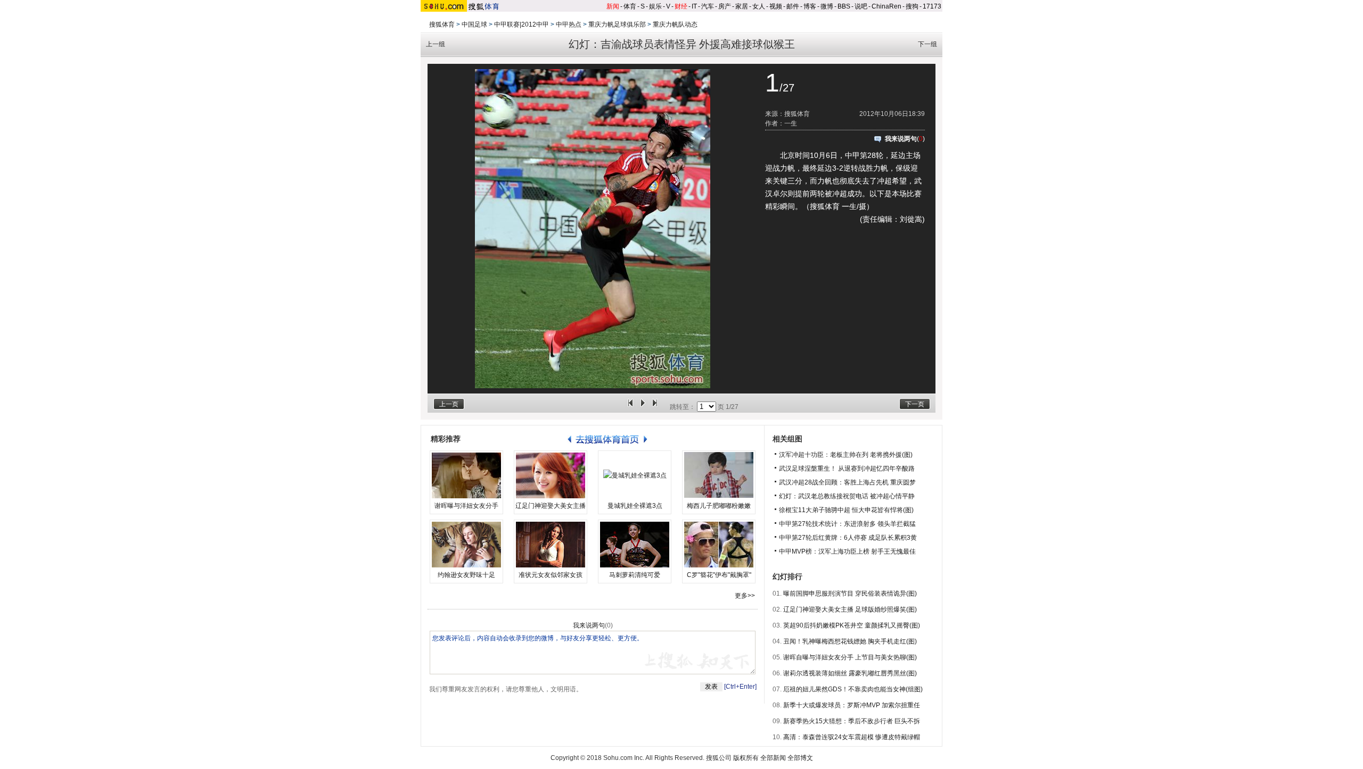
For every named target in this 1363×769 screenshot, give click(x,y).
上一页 (448, 404)
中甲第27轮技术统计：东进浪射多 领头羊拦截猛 (847, 524)
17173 (932, 6)
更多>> (745, 595)
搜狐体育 (442, 24)
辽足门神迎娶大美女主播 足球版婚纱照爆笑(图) (850, 609)
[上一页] (630, 407)
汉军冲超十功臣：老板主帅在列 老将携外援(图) (846, 454)
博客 (809, 6)
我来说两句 (901, 139)
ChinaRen (886, 6)
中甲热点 (568, 24)
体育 (629, 6)
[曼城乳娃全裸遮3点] (634, 475)
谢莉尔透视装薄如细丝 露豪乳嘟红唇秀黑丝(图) (850, 673)
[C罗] (719, 544)
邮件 (792, 6)
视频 (775, 6)
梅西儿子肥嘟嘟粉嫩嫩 (719, 505)
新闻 (612, 6)
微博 (826, 6)
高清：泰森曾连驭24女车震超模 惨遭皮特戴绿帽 (851, 737)
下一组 (927, 44)
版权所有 (746, 758)
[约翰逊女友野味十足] (466, 544)
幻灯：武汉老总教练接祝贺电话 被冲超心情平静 (847, 496)
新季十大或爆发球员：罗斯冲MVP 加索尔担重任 (851, 705)
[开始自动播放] (642, 407)
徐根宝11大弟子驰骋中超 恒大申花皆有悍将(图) (846, 510)
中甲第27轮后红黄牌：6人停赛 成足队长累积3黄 (848, 537)
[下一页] (655, 407)
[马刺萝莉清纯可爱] (634, 544)
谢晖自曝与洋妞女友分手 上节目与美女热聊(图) (850, 657)
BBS (843, 6)
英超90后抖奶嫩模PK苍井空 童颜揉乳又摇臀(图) (851, 625)
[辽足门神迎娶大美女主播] (550, 475)
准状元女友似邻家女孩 (550, 575)
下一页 (914, 404)
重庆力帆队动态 (675, 24)
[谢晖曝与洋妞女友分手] (466, 475)
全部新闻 (773, 758)
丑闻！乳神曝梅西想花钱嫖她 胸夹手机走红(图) (850, 641)
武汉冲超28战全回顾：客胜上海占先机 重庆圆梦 (847, 482)
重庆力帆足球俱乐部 (617, 24)
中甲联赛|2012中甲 (521, 24)
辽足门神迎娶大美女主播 (550, 505)
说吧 (861, 6)
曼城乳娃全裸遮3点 (634, 505)
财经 (681, 6)
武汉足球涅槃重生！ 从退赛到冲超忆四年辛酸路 (847, 468)
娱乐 (655, 6)
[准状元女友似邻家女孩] (550, 544)
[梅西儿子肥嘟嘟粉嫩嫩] (719, 475)
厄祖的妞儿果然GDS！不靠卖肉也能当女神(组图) (853, 689)
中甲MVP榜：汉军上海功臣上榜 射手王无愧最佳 (847, 551)
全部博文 (800, 758)
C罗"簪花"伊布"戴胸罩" (719, 575)
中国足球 (474, 24)
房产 (724, 6)
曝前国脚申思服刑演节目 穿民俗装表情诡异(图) (850, 593)
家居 (741, 6)
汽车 (707, 6)
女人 (758, 6)
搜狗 (912, 6)
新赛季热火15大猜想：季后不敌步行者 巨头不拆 (851, 721)
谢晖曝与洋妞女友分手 (466, 505)
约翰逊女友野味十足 (466, 575)
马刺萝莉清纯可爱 (634, 575)
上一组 (435, 44)
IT (694, 6)
